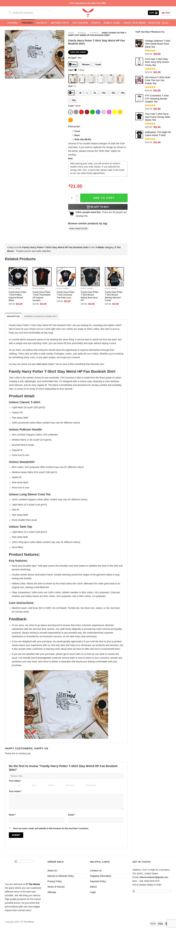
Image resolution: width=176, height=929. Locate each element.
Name (12, 815)
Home (71, 33)
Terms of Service (56, 886)
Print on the (74, 126)
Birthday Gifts (60, 23)
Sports (95, 23)
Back (77, 135)
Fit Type (72, 58)
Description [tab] (13, 316)
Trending (27, 23)
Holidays (41, 23)
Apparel (12, 23)
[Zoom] (8, 75)
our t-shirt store (39, 364)
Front (77, 131)
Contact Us (95, 870)
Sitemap (51, 892)
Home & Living (112, 23)
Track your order (134, 23)
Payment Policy (98, 881)
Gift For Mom (80, 23)
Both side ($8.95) (83, 139)
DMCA (93, 886)
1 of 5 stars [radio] (13, 785)
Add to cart (104, 197)
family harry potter (78, 228)
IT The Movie (33, 884)
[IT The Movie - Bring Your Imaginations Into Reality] (88, 12)
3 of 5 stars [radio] (42, 785)
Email (71, 815)
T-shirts (94, 33)
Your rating (15, 781)
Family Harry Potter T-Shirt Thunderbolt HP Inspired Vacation (41, 296)
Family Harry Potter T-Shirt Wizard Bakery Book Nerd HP (89, 296)
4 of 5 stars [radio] (60, 785)
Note (70, 158)
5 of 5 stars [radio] (81, 785)
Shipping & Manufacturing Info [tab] (40, 316)
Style (72, 70)
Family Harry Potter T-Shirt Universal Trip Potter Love (65, 295)
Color (71, 106)
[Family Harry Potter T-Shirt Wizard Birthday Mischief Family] (114, 276)
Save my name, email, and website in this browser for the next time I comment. (51, 828)
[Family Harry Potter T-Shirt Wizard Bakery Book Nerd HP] (90, 276)
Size (70, 86)
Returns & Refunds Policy (60, 876)
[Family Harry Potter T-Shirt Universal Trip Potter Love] (66, 276)
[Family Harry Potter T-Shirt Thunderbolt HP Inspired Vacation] (42, 276)
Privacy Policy (54, 881)
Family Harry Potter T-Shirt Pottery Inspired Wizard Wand (17, 296)
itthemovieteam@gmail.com (154, 877)
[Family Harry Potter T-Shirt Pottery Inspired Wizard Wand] (18, 276)
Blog (165, 23)
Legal (93, 892)
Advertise (154, 23)
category (104, 247)
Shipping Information (100, 876)
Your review (15, 791)
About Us (52, 870)
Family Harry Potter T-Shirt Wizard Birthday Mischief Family (114, 296)
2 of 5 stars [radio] (27, 785)
